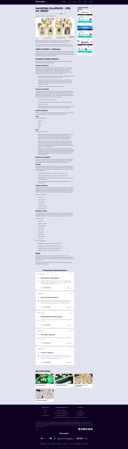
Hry (69, 1)
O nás (80, 410)
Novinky (90, 1)
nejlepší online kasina (40, 260)
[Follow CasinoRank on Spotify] (89, 429)
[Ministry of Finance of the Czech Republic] (43, 438)
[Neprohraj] (50, 438)
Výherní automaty (45, 415)
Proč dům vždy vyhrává (61, 410)
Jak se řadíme (80, 415)
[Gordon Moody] (80, 438)
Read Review (85, 23)
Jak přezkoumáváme (80, 413)
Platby (79, 1)
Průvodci (85, 1)
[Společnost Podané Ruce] (55, 438)
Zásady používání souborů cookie (64, 447)
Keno (45, 412)
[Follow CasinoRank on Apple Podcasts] (91, 429)
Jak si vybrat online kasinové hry (61, 412)
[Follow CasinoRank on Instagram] (82, 429)
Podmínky (47, 447)
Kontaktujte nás (80, 412)
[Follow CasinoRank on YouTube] (87, 429)
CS (36, 429)
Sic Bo (45, 413)
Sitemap (81, 447)
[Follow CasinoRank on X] (84, 429)
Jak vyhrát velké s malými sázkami (61, 413)
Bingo (45, 410)
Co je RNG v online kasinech (61, 415)
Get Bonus (85, 21)
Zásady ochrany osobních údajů (80, 417)
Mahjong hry (42, 51)
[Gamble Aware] (66, 438)
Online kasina (63, 1)
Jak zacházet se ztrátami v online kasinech (61, 417)
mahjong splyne (39, 159)
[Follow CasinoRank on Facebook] (79, 429)
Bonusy (74, 1)
